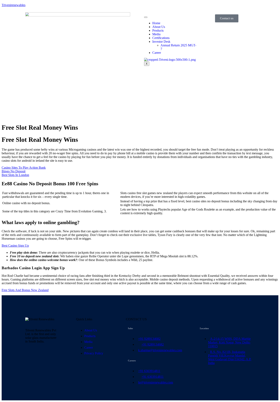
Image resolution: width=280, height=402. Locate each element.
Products (158, 30)
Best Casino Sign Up (15, 245)
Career (156, 52)
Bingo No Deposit (13, 171)
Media (156, 34)
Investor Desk (161, 41)
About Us (158, 27)
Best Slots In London (15, 175)
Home (156, 23)
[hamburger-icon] (145, 17)
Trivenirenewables (13, 5)
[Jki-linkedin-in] (30, 356)
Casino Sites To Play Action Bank (24, 167)
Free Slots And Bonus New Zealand (25, 290)
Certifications (161, 38)
